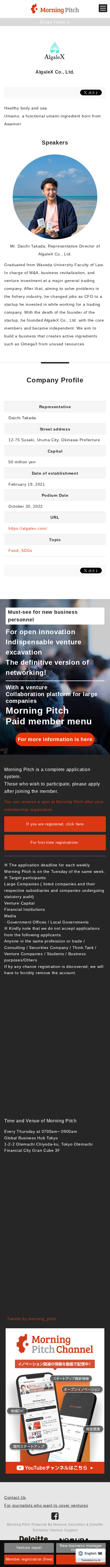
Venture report (29, 1548)
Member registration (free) (29, 1559)
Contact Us (15, 1497)
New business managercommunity (81, 1548)
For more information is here (55, 739)
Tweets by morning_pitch (31, 1318)
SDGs (26, 550)
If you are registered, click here (54, 824)
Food (13, 550)
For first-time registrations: (54, 842)
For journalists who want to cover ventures (46, 1505)
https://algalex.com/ (27, 528)
